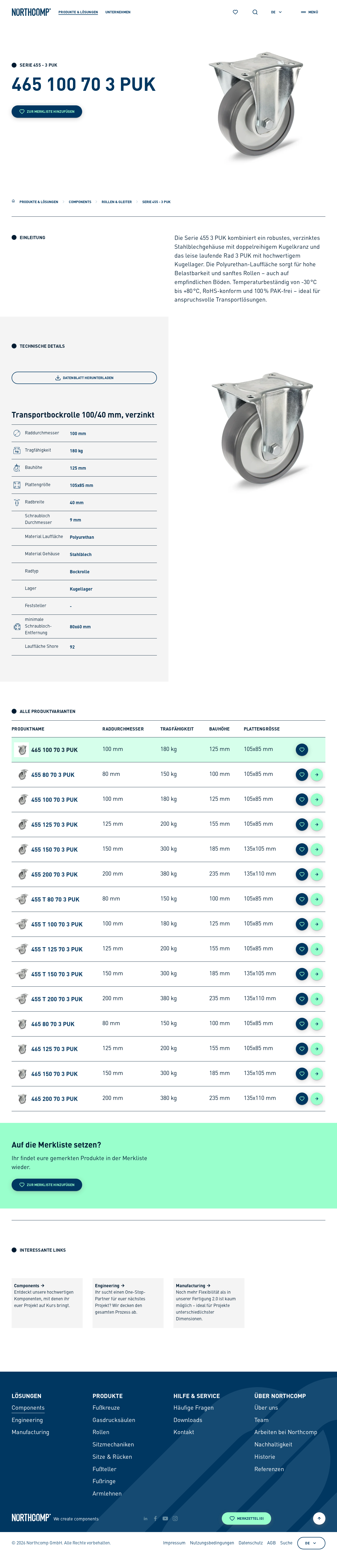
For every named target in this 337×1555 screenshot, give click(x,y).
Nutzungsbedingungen (212, 1543)
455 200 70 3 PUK (54, 874)
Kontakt (183, 1433)
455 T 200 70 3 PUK (57, 999)
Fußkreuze (106, 1408)
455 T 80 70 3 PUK (55, 899)
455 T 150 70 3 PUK (57, 974)
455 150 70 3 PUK (54, 849)
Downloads (187, 1420)
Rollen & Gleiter (117, 201)
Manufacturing (30, 1433)
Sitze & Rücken (112, 1457)
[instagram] (175, 1518)
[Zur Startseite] (31, 12)
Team (261, 1420)
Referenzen (269, 1470)
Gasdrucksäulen (114, 1420)
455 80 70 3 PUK (53, 774)
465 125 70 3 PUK (54, 1049)
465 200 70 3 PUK (54, 1098)
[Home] (13, 201)
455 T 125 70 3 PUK (57, 949)
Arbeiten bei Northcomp (285, 1433)
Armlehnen (107, 1494)
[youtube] (165, 1518)
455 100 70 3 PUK (54, 799)
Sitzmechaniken (113, 1445)
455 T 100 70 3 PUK (57, 924)
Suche (286, 1543)
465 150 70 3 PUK (54, 1073)
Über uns (266, 1408)
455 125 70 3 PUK (54, 824)
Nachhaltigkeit (273, 1445)
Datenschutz (251, 1543)
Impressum (174, 1543)
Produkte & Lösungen (38, 201)
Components (80, 201)
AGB (271, 1543)
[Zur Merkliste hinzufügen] (302, 750)
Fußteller (104, 1470)
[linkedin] (145, 1518)
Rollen (101, 1433)
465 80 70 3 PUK (53, 1024)
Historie (264, 1457)
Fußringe (104, 1482)
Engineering (27, 1420)
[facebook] (155, 1518)
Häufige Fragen (193, 1408)
